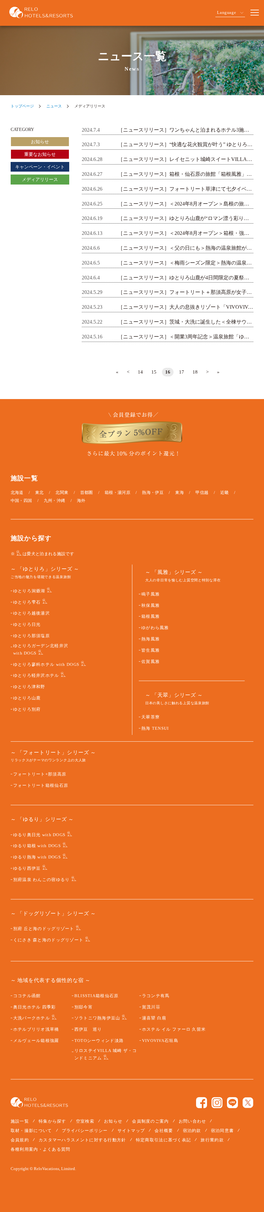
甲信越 (201, 492)
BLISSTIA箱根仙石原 (96, 996)
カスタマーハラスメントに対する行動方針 (82, 1139)
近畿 (224, 492)
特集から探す (52, 1121)
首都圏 (86, 492)
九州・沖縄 (54, 500)
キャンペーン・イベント (40, 167)
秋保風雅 (150, 605)
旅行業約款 (212, 1139)
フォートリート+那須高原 (39, 774)
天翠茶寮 (150, 717)
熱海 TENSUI (155, 728)
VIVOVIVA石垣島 (160, 1040)
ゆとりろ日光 (27, 624)
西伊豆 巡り (88, 1029)
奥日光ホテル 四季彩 (34, 1007)
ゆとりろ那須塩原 (31, 636)
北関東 (61, 492)
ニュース (54, 106)
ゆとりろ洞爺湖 (29, 591)
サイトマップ (131, 1130)
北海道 (17, 492)
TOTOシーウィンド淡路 (99, 1040)
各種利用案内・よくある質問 (41, 1149)
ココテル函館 (27, 996)
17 (181, 372)
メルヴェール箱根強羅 (36, 1040)
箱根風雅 (150, 616)
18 (195, 372)
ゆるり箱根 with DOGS (37, 846)
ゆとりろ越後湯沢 (31, 613)
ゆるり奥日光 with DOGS (39, 835)
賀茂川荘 (151, 1007)
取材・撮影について (31, 1130)
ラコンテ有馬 (156, 996)
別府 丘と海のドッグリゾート (43, 929)
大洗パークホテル (31, 1018)
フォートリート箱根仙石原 (40, 785)
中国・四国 (21, 500)
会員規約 (20, 1139)
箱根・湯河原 (117, 492)
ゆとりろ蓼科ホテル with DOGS (46, 664)
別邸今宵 (83, 1007)
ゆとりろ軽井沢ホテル (36, 675)
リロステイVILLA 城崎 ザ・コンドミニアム (105, 1054)
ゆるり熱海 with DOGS (37, 857)
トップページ (22, 106)
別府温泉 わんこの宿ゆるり (41, 879)
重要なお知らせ (40, 154)
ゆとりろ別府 (27, 709)
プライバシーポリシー (85, 1130)
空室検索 (85, 1121)
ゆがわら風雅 (155, 628)
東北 (39, 492)
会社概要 (164, 1130)
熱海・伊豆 (153, 492)
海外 (81, 500)
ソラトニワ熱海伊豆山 (97, 1018)
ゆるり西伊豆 (27, 868)
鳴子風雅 (150, 594)
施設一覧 (20, 1121)
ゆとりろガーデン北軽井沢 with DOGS (40, 650)
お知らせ (40, 141)
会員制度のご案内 (150, 1121)
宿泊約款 (192, 1130)
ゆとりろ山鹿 (27, 698)
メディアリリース (40, 179)
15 (153, 372)
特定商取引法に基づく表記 (163, 1139)
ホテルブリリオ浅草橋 (36, 1029)
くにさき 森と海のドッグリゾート (48, 940)
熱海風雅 (150, 639)
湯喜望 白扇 (154, 1018)
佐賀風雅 (150, 661)
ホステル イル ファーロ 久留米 (174, 1029)
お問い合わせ (192, 1121)
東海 (179, 492)
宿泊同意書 (222, 1130)
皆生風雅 (150, 650)
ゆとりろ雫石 (27, 602)
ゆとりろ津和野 (29, 687)
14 (140, 372)
